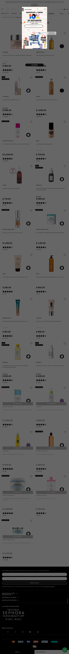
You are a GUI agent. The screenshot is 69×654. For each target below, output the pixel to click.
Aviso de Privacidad (42, 33)
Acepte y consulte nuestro (35, 33)
